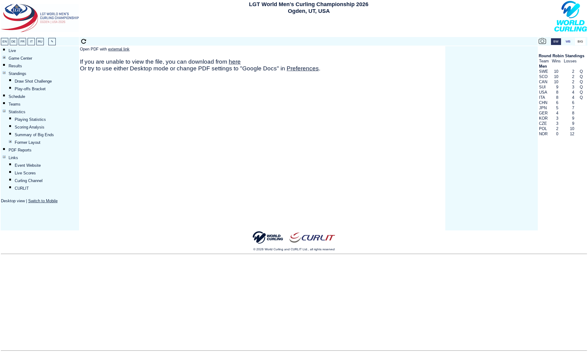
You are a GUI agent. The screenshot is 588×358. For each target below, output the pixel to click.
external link (119, 49)
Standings (17, 73)
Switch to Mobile (43, 201)
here (235, 61)
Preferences (303, 68)
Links (13, 157)
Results (15, 66)
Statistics (17, 112)
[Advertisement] (308, 27)
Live (12, 50)
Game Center (20, 58)
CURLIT (22, 188)
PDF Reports (20, 150)
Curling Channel (29, 180)
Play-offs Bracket (30, 89)
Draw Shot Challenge (33, 81)
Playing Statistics (30, 119)
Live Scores (25, 173)
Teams (15, 104)
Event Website (28, 165)
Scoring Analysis (29, 127)
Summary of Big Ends (34, 134)
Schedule (17, 96)
